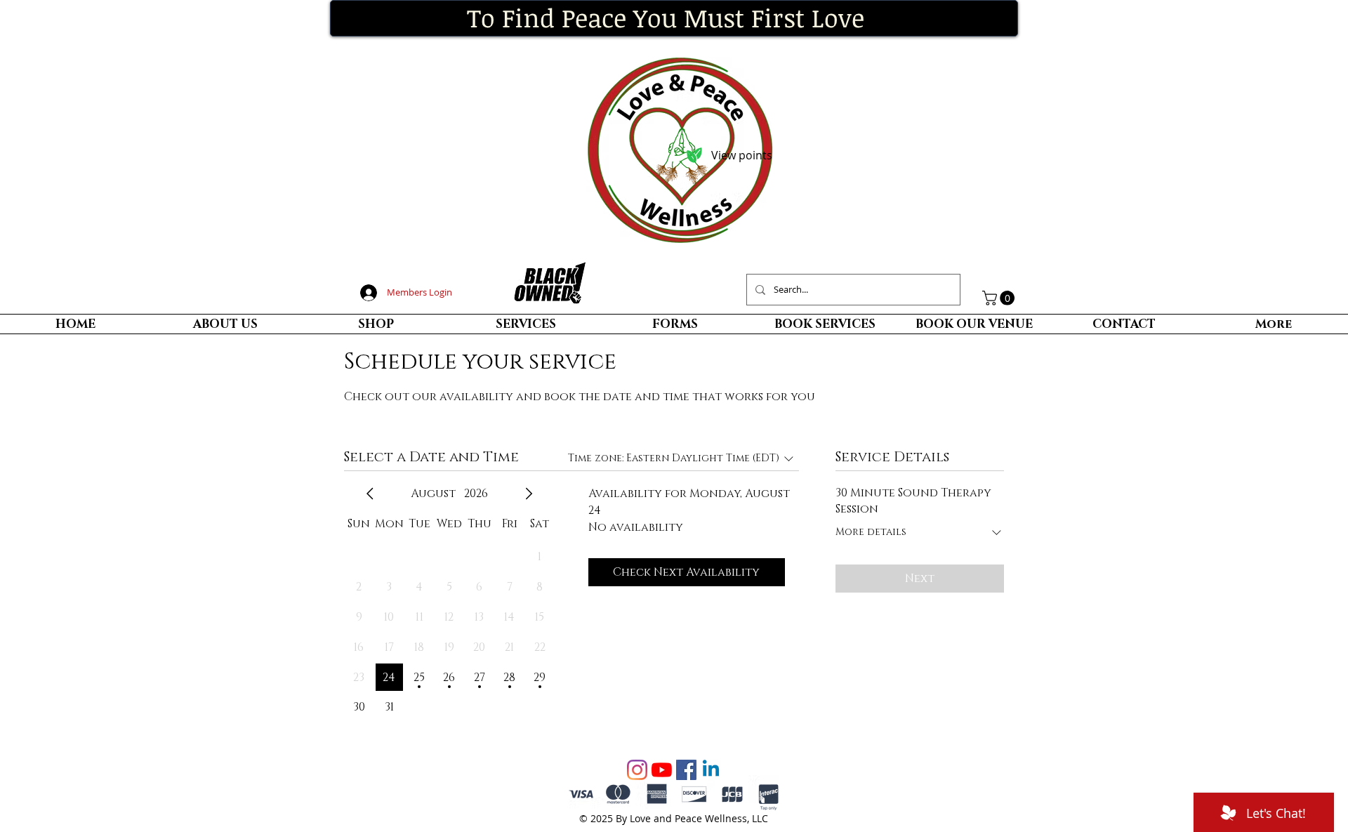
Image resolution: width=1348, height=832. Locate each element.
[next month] (528, 493)
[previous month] (370, 493)
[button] (1000, 298)
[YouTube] (662, 770)
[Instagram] (637, 770)
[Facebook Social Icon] (686, 770)
